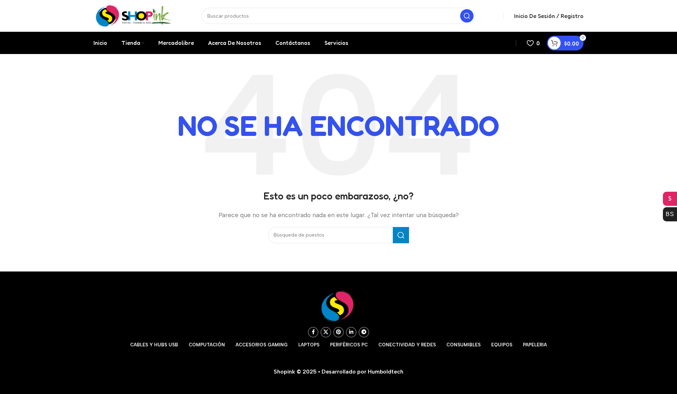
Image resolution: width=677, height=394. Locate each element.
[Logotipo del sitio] (133, 15)
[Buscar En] (467, 16)
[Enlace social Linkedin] (351, 332)
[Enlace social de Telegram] (364, 332)
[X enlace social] (326, 332)
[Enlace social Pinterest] (338, 332)
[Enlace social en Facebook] (313, 332)
